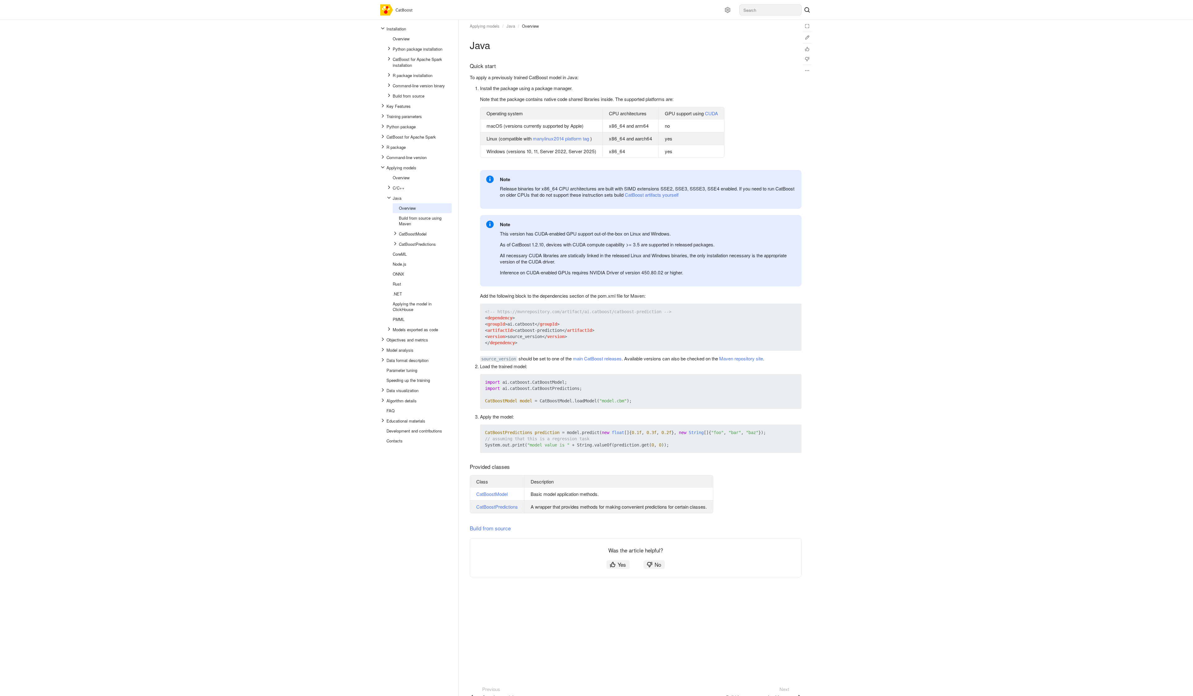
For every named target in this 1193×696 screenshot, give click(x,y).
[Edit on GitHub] (807, 37)
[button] (782, 311)
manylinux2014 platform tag (561, 138)
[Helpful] (807, 49)
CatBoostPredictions (497, 506)
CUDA (711, 113)
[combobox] (770, 10)
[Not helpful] (807, 59)
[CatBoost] (397, 10)
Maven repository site (741, 358)
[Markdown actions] (807, 70)
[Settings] (727, 10)
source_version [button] (498, 358)
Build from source (490, 528)
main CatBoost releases (597, 358)
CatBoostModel (492, 494)
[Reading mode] (807, 26)
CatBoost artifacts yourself (652, 194)
